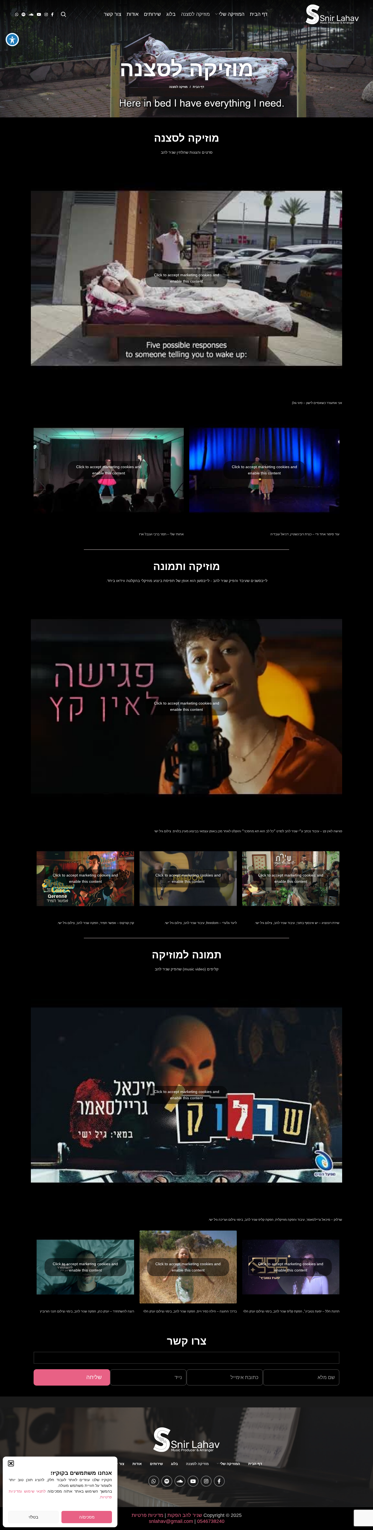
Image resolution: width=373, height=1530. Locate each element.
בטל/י (33, 1517)
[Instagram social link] (46, 14)
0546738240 (210, 1521)
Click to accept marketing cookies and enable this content (186, 278)
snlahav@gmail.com (171, 1521)
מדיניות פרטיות (147, 1515)
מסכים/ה (86, 1517)
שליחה (94, 1377)
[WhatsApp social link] (16, 14)
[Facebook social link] (52, 14)
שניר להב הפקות (184, 1515)
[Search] (63, 14)
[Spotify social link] (23, 14)
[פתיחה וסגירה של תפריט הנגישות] (12, 39)
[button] (11, 1463)
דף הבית (198, 86)
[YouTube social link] (39, 14)
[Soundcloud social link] (31, 14)
